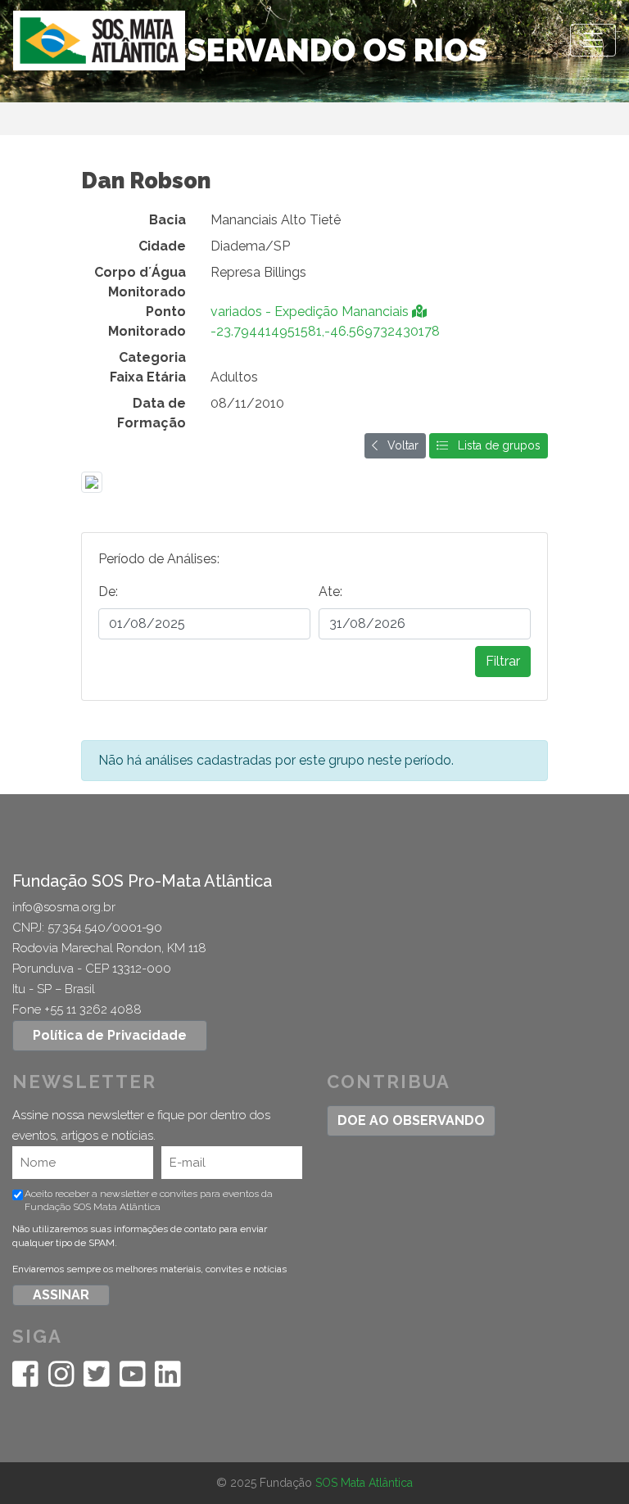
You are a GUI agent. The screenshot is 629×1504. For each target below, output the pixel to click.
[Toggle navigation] (593, 40)
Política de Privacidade (110, 1035)
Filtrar (503, 661)
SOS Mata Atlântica (364, 1482)
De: (108, 591)
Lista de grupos (494, 445)
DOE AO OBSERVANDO (411, 1120)
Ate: (330, 591)
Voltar (398, 445)
